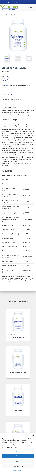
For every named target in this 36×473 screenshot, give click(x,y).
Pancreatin (18, 410)
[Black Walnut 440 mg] (18, 358)
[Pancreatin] (18, 396)
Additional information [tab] (12, 99)
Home (3, 15)
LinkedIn (11, 2)
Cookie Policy (17, 470)
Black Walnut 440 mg (18, 372)
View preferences (18, 466)
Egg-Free (7, 80)
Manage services (17, 451)
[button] (33, 435)
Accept (18, 456)
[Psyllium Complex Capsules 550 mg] (18, 321)
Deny (18, 461)
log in (7, 86)
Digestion (7, 15)
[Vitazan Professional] (9, 7)
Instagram (8, 2)
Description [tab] (7, 95)
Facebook (5, 2)
